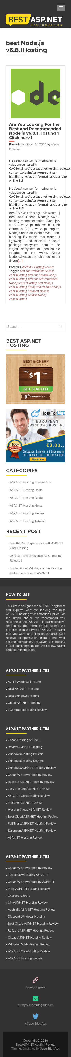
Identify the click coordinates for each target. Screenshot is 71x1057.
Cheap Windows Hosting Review (30, 774)
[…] (20, 260)
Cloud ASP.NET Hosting (24, 702)
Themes (17, 1048)
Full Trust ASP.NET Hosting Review (32, 823)
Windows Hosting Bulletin (25, 754)
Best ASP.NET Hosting (23, 688)
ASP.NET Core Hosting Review (29, 795)
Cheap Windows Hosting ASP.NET (31, 881)
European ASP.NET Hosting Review (32, 830)
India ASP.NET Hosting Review (29, 888)
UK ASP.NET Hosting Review (28, 902)
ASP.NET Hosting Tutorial (27, 521)
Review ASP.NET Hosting (25, 747)
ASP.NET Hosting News (26, 505)
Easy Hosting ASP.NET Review (28, 788)
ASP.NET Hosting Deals (26, 490)
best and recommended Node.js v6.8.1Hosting (33, 281)
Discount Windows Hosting (26, 916)
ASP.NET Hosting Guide (26, 497)
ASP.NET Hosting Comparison (30, 482)
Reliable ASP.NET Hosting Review (31, 781)
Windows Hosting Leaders (26, 760)
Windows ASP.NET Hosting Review (32, 767)
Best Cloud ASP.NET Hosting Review (33, 816)
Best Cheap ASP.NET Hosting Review (33, 923)
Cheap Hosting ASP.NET (24, 740)
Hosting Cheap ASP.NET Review (30, 809)
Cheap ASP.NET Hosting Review (30, 937)
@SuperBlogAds (35, 1023)
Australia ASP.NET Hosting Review (31, 909)
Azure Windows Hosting (24, 681)
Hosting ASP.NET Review (25, 802)
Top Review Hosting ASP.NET (28, 874)
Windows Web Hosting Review (29, 944)
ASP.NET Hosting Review (38, 267)
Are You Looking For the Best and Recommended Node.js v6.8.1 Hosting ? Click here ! (35, 131)
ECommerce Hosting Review (27, 709)
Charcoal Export (19, 895)
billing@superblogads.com (35, 1005)
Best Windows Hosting (23, 695)
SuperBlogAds (35, 987)
